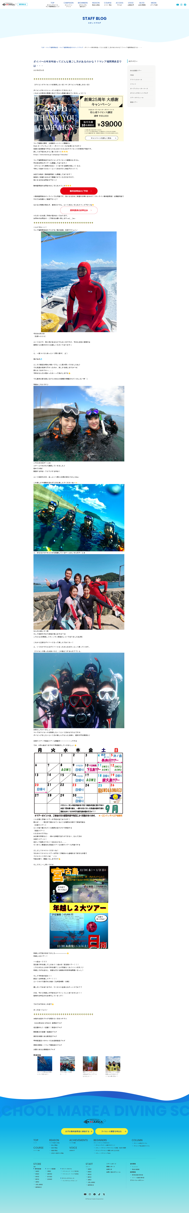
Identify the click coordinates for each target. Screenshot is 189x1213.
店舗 (34, 1166)
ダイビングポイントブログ (139, 93)
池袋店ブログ (52, 1032)
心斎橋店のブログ (48, 1049)
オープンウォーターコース (139, 88)
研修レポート (110, 1166)
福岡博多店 (38, 1187)
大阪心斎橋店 (39, 1184)
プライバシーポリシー (137, 1180)
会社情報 (133, 1164)
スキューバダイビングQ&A (103, 1153)
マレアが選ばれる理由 (54, 1142)
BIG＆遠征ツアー (136, 70)
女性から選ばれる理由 (57, 1153)
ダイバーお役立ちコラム (140, 1143)
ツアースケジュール (137, 98)
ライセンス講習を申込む (111, 1131)
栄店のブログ (57, 1027)
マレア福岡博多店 (52, 47)
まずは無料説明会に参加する (77, 1131)
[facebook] (94, 1194)
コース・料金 (36, 1150)
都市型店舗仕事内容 (137, 1175)
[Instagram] (90, 1194)
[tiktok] (99, 1194)
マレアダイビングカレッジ (70, 1180)
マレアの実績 (72, 1142)
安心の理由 (54, 1145)
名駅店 (37, 1182)
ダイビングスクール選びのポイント (105, 1145)
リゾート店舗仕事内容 (138, 1177)
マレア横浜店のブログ (53, 1045)
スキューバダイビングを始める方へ (102, 1142)
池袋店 (37, 1171)
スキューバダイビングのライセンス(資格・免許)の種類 (111, 1148)
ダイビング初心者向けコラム (142, 1146)
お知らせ (109, 1169)
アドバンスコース (136, 80)
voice (131, 4)
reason (96, 4)
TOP (52, 4)
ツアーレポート (111, 1164)
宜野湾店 (49, 1174)
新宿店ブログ (60, 1040)
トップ (35, 1142)
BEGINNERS (83, 4)
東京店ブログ (52, 1036)
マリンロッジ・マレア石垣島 (70, 1174)
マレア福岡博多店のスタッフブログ (71, 47)
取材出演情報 (135, 1169)
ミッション (135, 1166)
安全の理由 (54, 1148)
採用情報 (133, 1172)
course (107, 4)
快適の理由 (54, 1150)
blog (142, 4)
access (119, 4)
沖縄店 (49, 1171)
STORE (37, 1164)
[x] (104, 1194)
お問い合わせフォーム (113, 1172)
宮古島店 (49, 1176)
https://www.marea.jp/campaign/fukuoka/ (50, 154)
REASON (54, 1140)
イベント (133, 84)
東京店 (37, 1176)
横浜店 (37, 1179)
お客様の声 (72, 1150)
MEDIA (154, 4)
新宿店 (37, 1174)
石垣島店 (49, 1179)
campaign (69, 4)
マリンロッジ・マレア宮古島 (70, 1171)
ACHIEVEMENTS (78, 1140)
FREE (132, 75)
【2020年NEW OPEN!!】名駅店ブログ (47, 1023)
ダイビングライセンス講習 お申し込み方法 (107, 1150)
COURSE (38, 1147)
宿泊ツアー (134, 102)
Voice (73, 1147)
